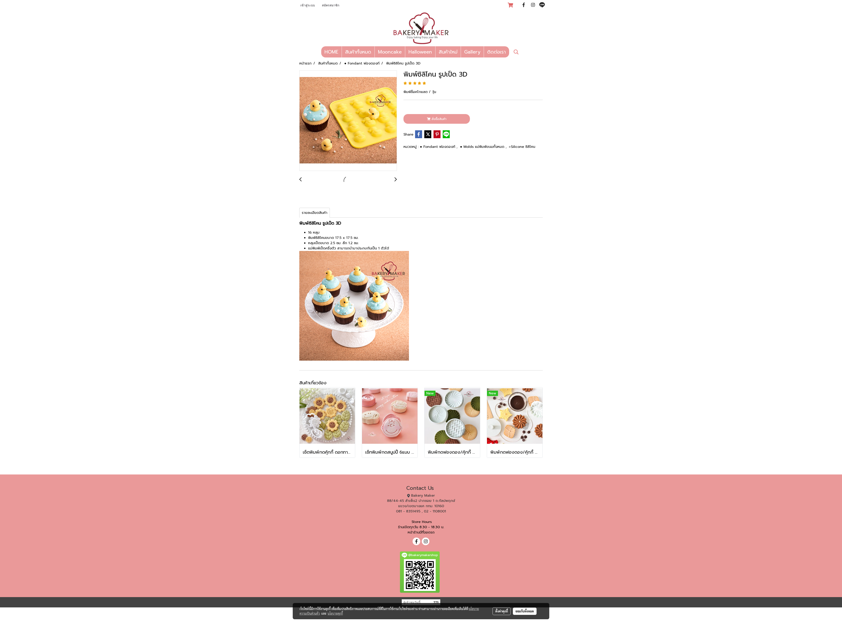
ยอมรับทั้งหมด (525, 611)
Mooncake (390, 51)
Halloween (420, 51)
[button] (516, 52)
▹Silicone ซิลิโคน (522, 146)
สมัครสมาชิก (330, 5)
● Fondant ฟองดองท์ (438, 146)
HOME (331, 51)
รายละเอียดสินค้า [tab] (314, 212)
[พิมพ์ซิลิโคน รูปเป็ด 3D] (348, 121)
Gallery (472, 51)
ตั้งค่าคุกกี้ (501, 611)
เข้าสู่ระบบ (307, 5)
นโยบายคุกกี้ (335, 613)
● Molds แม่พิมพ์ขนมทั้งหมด (483, 146)
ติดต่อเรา (496, 51)
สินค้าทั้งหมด (358, 51)
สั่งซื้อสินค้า (438, 119)
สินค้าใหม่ (448, 51)
